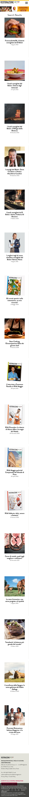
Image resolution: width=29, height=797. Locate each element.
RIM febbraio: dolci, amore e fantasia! (14, 514)
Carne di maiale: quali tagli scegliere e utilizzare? (14, 557)
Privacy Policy (4, 776)
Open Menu (26, 3)
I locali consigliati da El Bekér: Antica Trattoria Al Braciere (14, 214)
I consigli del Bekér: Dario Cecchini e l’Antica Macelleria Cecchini (14, 171)
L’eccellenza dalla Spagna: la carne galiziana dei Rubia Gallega (14, 687)
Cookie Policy (12, 776)
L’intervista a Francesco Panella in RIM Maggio (14, 385)
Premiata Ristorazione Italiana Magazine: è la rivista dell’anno (15, 730)
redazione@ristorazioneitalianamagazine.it (11, 774)
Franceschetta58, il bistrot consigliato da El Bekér (14, 41)
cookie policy (4, 791)
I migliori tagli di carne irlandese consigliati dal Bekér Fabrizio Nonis (14, 257)
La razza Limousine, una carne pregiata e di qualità (14, 600)
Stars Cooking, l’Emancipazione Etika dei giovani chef (14, 343)
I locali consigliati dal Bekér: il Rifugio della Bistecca (15, 128)
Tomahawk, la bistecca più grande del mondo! (14, 643)
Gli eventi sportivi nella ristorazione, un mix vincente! (14, 300)
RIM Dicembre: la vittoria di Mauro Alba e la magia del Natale (14, 429)
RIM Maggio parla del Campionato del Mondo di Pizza (14, 472)
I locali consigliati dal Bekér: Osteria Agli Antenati (14, 85)
